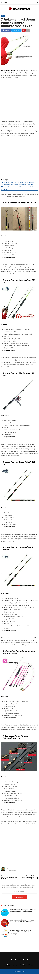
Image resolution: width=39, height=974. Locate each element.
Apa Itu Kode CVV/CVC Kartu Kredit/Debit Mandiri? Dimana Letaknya (21, 932)
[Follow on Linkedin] (23, 959)
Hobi (3, 15)
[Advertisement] (19, 100)
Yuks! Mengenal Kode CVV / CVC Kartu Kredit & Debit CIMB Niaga (22, 921)
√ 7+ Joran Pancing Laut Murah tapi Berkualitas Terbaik (9, 877)
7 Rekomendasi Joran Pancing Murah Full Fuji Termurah (18, 182)
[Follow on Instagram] (19, 959)
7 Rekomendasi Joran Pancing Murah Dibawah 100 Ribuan (18, 23)
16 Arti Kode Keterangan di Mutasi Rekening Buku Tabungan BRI (23, 910)
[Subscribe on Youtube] (27, 959)
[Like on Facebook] (12, 959)
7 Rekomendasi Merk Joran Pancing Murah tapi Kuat (17, 184)
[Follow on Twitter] (15, 959)
